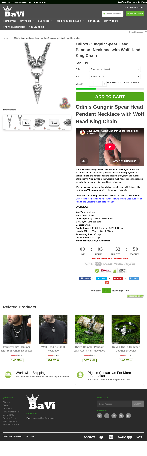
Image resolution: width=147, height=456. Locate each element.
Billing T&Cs (8, 415)
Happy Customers (14, 27)
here (128, 379)
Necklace (91, 212)
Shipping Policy (10, 421)
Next (68, 122)
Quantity (79, 84)
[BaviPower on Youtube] (114, 415)
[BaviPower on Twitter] (99, 415)
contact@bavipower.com (21, 2)
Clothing (44, 21)
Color (78, 69)
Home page (9, 21)
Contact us (111, 21)
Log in (125, 7)
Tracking (94, 21)
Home (5, 38)
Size (78, 76)
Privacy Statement (11, 412)
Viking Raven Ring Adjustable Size (114, 198)
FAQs (5, 405)
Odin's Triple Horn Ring (86, 198)
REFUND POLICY (11, 424)
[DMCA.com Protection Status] (135, 297)
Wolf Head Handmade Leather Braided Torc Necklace (109, 200)
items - (136, 13)
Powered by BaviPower (24, 436)
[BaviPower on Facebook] (106, 415)
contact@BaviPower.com (44, 418)
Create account (137, 7)
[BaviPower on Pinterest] (128, 415)
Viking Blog (37, 27)
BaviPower (7, 436)
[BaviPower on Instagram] (121, 415)
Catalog (26, 21)
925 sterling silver (69, 21)
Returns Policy (9, 418)
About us (7, 402)
